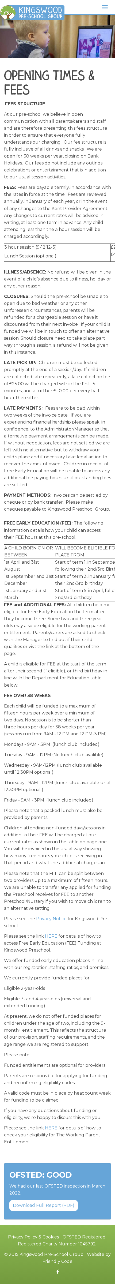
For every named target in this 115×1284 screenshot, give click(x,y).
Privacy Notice (51, 918)
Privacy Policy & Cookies (33, 1237)
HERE (51, 936)
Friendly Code (57, 1261)
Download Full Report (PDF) (43, 1205)
